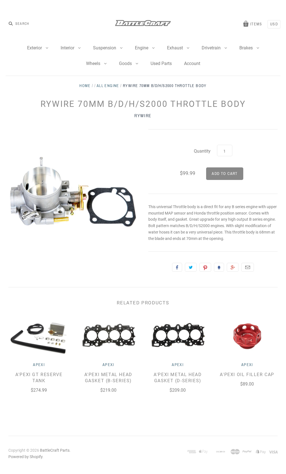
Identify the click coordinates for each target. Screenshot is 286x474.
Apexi (39, 365)
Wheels (93, 63)
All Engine (108, 86)
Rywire (143, 115)
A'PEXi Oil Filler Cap (247, 374)
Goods (126, 63)
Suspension (105, 47)
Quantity (202, 151)
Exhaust (175, 47)
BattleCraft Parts (55, 450)
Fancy (219, 267)
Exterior (35, 47)
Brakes (246, 47)
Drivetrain (212, 47)
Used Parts (161, 63)
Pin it (205, 267)
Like (177, 267)
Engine (142, 47)
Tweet (191, 267)
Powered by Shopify (25, 456)
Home (85, 86)
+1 (233, 267)
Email (247, 267)
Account (192, 63)
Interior (68, 47)
